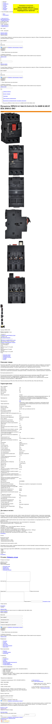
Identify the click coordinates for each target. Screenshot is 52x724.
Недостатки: (3, 591)
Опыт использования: (5, 564)
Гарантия (5, 643)
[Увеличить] (11, 143)
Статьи (4, 7)
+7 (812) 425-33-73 (4, 18)
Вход (4, 13)
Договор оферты (6, 663)
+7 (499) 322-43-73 (4, 20)
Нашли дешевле (11, 342)
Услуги (4, 2)
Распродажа (5, 653)
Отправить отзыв (46, 601)
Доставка (5, 6)
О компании (5, 3)
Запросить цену (11, 718)
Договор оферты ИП (7, 664)
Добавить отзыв (12, 557)
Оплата (4, 5)
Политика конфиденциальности (10, 662)
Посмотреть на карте (45, 687)
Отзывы (5, 9)
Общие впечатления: (34, 591)
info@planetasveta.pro (5, 19)
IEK (20, 401)
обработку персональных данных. (15, 47)
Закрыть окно (3, 56)
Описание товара (7, 354)
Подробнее (3, 605)
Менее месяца (6, 568)
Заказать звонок (4, 32)
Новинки (5, 651)
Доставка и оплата (7, 357)
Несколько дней (6, 566)
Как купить (5, 644)
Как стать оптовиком (7, 645)
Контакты (5, 8)
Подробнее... (3, 533)
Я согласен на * (12, 700)
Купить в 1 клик (12, 340)
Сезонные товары (7, 652)
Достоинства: (3, 581)
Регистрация (5, 15)
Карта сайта (5, 646)
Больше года (5, 567)
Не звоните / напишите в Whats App (9, 699)
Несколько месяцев (7, 569)
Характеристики (6, 356)
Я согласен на (12, 47)
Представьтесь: (27, 601)
